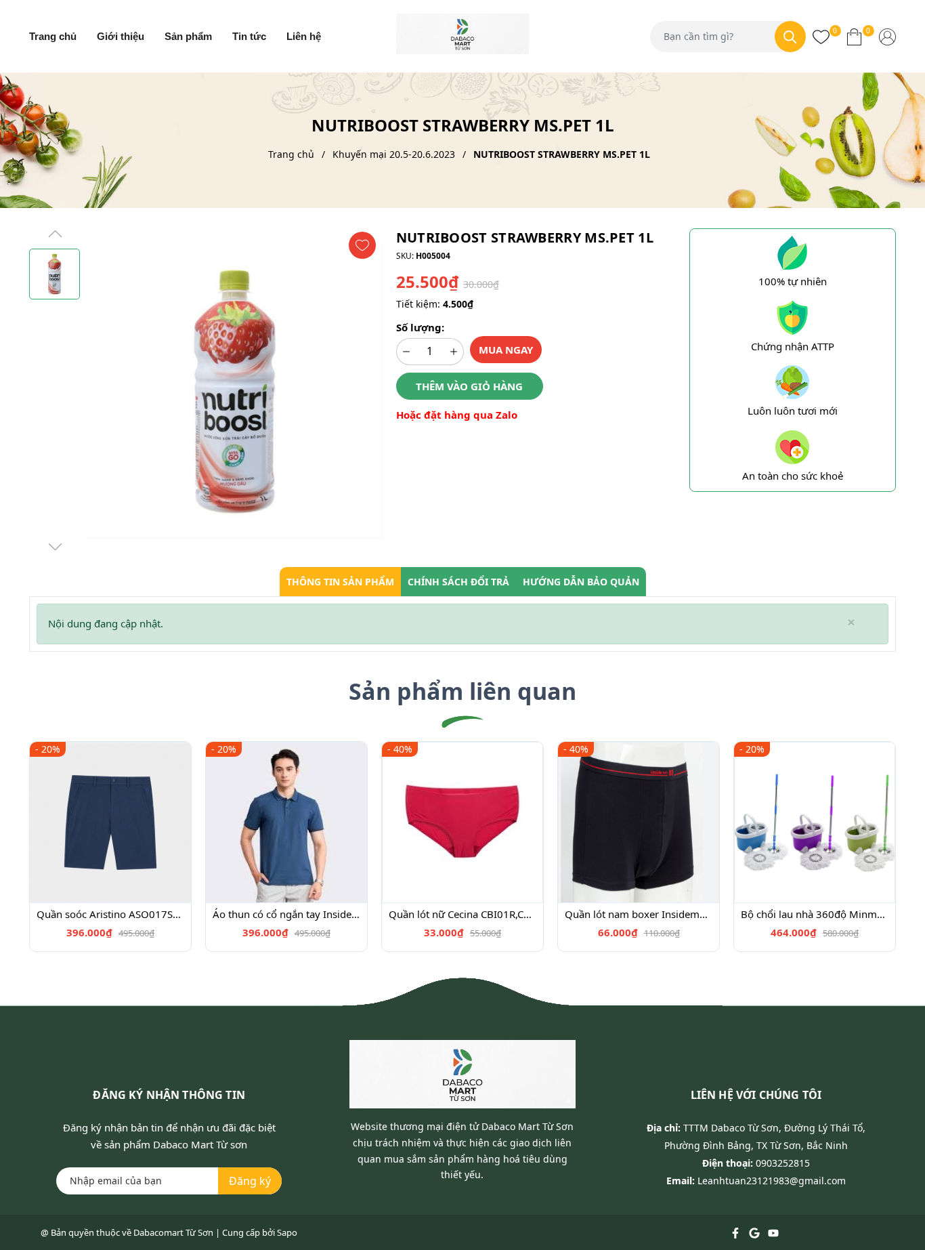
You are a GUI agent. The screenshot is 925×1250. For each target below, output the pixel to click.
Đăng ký (250, 1180)
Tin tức (249, 36)
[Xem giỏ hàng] (854, 36)
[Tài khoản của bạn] (887, 36)
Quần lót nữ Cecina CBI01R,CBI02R (462, 914)
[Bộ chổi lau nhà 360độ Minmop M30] (814, 822)
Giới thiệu (120, 36)
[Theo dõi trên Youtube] (773, 1232)
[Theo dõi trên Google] (755, 1232)
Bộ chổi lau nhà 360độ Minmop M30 (814, 914)
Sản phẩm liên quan (462, 691)
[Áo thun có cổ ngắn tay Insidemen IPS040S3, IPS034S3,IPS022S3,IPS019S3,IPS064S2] (286, 822)
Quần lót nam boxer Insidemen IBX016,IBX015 (638, 914)
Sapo (287, 1232)
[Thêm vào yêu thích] (362, 245)
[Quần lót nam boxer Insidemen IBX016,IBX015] (638, 822)
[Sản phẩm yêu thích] (821, 36)
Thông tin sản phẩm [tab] (340, 581)
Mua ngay (506, 349)
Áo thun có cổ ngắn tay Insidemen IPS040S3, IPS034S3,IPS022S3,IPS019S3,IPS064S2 (286, 914)
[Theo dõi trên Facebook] (736, 1232)
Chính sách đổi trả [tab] (458, 581)
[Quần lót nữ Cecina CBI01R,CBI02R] (462, 822)
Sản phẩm (188, 36)
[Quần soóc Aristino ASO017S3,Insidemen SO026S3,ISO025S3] (110, 822)
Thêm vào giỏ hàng (469, 386)
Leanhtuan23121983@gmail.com (771, 1180)
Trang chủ (53, 36)
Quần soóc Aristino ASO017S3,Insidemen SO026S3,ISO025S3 (110, 914)
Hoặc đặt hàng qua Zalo (456, 414)
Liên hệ (303, 36)
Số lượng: (420, 327)
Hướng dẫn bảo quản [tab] (581, 581)
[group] (235, 391)
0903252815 (783, 1163)
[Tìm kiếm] (790, 36)
